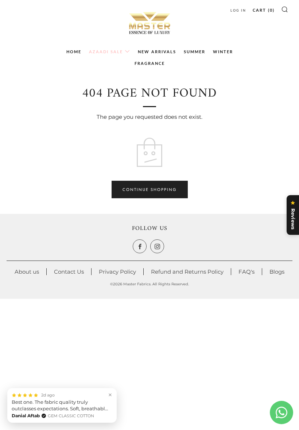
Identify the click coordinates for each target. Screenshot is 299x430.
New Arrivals (157, 51)
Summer (194, 51)
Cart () (264, 10)
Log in (238, 10)
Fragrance (150, 63)
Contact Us (69, 271)
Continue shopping (150, 189)
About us (27, 271)
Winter (223, 51)
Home (73, 51)
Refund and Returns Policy (187, 271)
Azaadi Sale (106, 51)
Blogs (276, 271)
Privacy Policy (117, 271)
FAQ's (246, 271)
